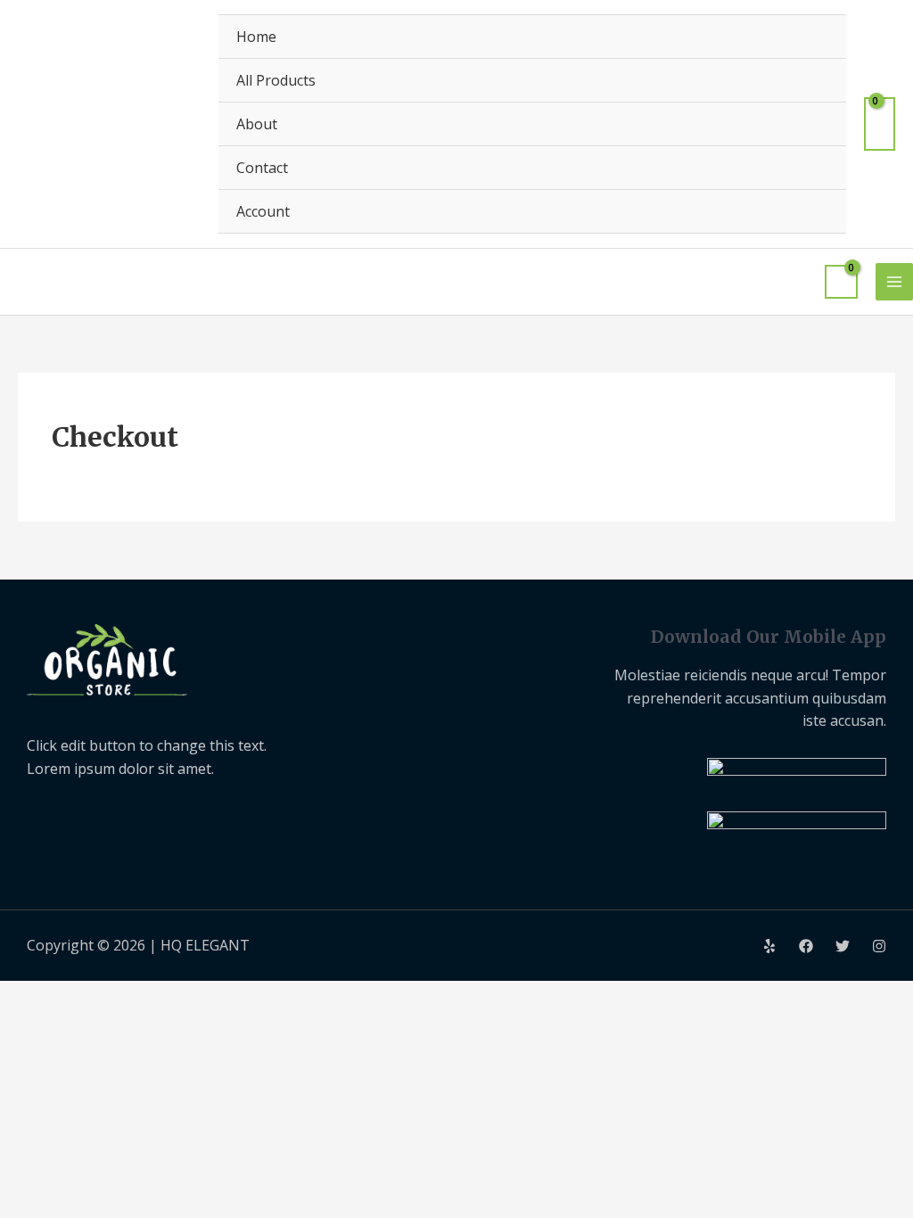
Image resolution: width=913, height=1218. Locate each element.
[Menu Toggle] (810, 211)
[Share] (163, 996)
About (256, 124)
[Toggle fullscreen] (97, 996)
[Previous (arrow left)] (31, 1026)
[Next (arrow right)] (97, 1026)
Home (256, 36)
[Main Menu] (894, 281)
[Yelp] (769, 946)
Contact (262, 167)
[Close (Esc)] (229, 996)
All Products (276, 80)
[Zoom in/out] (31, 996)
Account (263, 211)
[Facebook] (806, 946)
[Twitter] (842, 946)
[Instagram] (879, 946)
